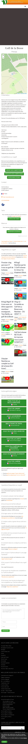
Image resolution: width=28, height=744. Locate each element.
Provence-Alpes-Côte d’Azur (7, 668)
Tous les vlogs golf (5, 679)
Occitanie (3, 664)
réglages (25, 738)
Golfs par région (6, 706)
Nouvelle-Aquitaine (5, 662)
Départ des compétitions (14, 170)
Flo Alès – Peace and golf (6, 690)
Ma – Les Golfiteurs (5, 681)
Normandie (3, 661)
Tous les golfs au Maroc (6, 716)
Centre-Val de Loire (18, 241)
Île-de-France (4, 659)
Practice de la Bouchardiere (14, 402)
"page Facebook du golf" (6, 559)
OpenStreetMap (24, 93)
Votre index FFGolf (14, 177)
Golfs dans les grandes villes (9, 702)
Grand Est (3, 655)
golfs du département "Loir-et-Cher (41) (16, 475)
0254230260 (6, 200)
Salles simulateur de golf (8, 707)
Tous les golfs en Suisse (6, 711)
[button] (3, 55)
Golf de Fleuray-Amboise (14, 431)
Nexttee (8, 273)
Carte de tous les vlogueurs (7, 675)
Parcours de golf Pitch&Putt (9, 709)
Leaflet (18, 93)
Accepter (4, 741)
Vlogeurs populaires (5, 677)
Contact (3, 718)
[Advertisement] (14, 23)
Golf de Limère (13, 461)
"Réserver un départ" (12, 549)
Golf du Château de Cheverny (13, 447)
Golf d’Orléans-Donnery (14, 454)
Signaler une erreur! (22, 236)
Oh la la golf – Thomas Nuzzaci (8, 692)
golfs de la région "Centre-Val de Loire (15, 473)
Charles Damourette (5, 688)
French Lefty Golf (5, 686)
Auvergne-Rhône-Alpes (6, 645)
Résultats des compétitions (14, 173)
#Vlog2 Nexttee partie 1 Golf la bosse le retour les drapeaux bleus (20, 267)
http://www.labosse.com (8, 197)
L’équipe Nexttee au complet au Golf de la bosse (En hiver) (7, 363)
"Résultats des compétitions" (7, 576)
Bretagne (3, 649)
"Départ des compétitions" (12, 586)
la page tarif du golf (16, 216)
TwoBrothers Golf (5, 683)
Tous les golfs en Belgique (6, 712)
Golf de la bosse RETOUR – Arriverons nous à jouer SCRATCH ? (20, 337)
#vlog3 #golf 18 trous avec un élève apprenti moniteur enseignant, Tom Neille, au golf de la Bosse (7, 309)
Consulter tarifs (14, 218)
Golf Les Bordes (14, 416)
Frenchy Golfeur (4, 685)
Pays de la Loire (4, 666)
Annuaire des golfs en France (7, 699)
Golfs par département (8, 704)
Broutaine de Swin (14, 424)
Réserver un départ (14, 231)
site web (22, 498)
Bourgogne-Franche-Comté (7, 647)
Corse (2, 653)
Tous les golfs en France (6, 241)
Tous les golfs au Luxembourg (7, 714)
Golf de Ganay (14, 408)
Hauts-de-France (5, 657)
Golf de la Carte (14, 439)
